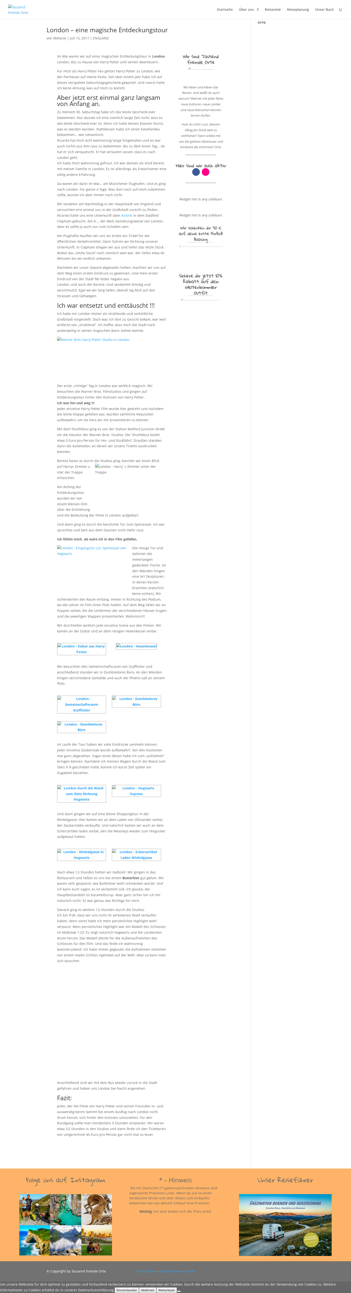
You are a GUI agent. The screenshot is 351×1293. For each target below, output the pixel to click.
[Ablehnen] (179, 1291)
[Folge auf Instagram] (205, 172)
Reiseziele (273, 10)
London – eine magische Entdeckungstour (107, 30)
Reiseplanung (298, 10)
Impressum (146, 1271)
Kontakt (189, 1271)
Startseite (225, 10)
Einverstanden (127, 1290)
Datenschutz (169, 1271)
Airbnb (127, 215)
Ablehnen (147, 1290)
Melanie (59, 38)
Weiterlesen (166, 1290)
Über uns (246, 10)
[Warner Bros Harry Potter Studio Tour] (112, 358)
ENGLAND (101, 38)
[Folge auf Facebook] (196, 172)
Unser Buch (324, 10)
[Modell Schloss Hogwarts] (112, 1022)
